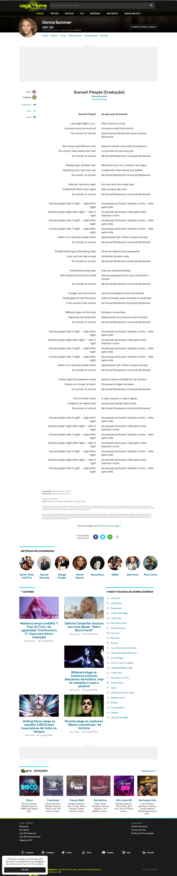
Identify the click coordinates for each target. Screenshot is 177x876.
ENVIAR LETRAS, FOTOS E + (145, 27)
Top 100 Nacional (27, 833)
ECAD (44, 501)
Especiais (23, 826)
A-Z (82, 13)
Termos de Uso (138, 830)
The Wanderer (117, 707)
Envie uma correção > (110, 526)
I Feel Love (116, 618)
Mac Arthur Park (119, 623)
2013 (55, 499)
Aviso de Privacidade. (33, 864)
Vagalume (33, 5)
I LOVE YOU (116, 673)
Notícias (95, 13)
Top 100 (54, 13)
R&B (51, 27)
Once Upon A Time (120, 678)
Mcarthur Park (118, 697)
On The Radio (117, 658)
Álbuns (54, 35)
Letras (45, 35)
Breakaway (116, 608)
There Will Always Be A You (124, 653)
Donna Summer (56, 22)
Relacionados (75, 35)
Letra (28, 92)
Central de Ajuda (139, 826)
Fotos (63, 35)
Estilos (69, 13)
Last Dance (116, 603)
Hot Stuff (115, 598)
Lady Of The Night (119, 717)
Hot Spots (112, 13)
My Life (114, 643)
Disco (45, 27)
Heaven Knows (118, 628)
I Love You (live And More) (123, 648)
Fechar (24, 870)
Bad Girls (115, 638)
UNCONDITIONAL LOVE (122, 668)
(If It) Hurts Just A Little (122, 693)
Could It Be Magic (119, 613)
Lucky (114, 688)
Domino (114, 712)
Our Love (115, 633)
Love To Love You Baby (122, 663)
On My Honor (117, 683)
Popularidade (90, 35)
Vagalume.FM (131, 13)
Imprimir (29, 117)
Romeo (114, 702)
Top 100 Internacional (29, 837)
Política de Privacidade (142, 833)
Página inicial (47, 30)
